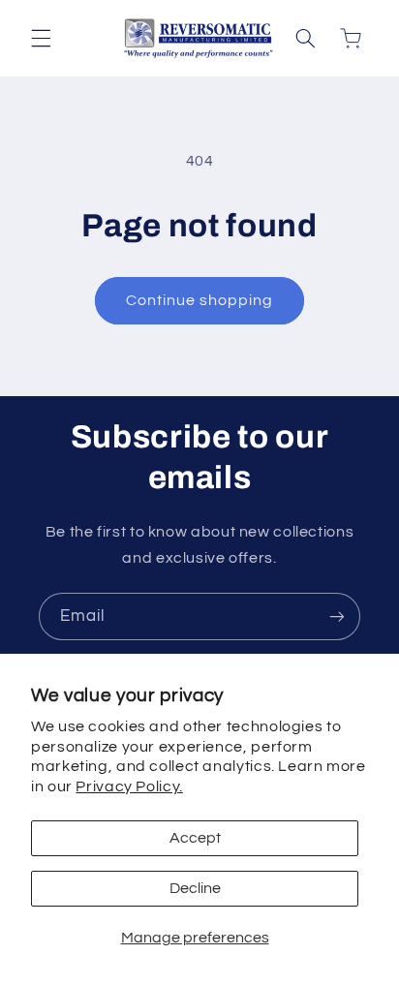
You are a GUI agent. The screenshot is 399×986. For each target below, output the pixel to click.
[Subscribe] (337, 616)
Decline (195, 888)
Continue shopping (200, 300)
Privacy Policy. (129, 786)
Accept (195, 838)
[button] (40, 38)
